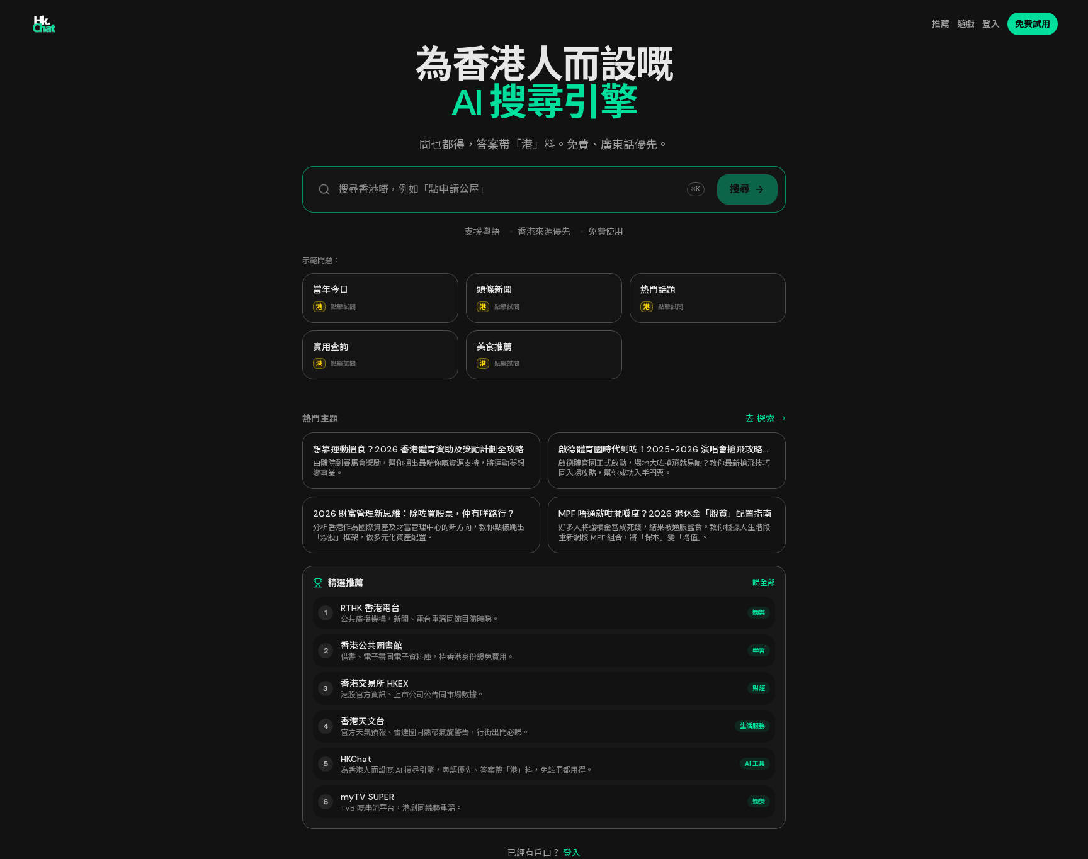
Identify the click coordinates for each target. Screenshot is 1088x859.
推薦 (940, 24)
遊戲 (966, 24)
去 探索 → (765, 418)
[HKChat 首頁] (44, 24)
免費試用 (1032, 24)
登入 (991, 24)
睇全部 (763, 583)
